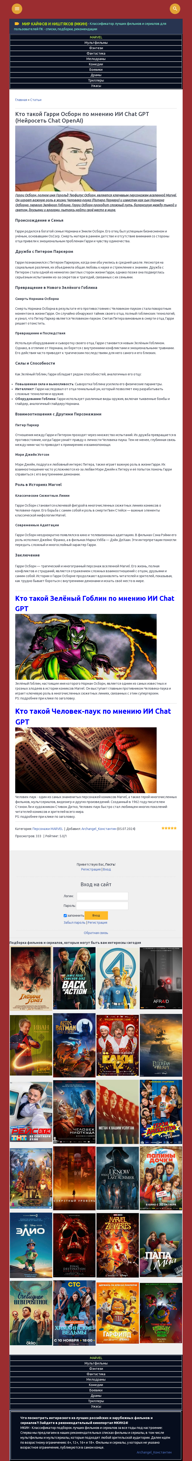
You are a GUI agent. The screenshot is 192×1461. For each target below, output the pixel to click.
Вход (107, 869)
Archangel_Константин (98, 829)
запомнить (75, 915)
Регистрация (91, 869)
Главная (21, 100)
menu (17, 8)
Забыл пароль (74, 922)
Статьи (35, 100)
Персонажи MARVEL (48, 829)
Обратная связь (96, 933)
